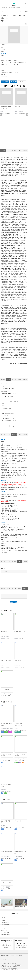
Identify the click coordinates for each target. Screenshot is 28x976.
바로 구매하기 (5, 81)
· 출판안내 (4, 921)
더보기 (13, 426)
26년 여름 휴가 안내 (5, 932)
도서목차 (8, 150)
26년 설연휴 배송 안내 (5, 934)
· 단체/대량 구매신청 (6, 924)
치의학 (14, 12)
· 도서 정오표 (4, 919)
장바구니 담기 (13, 81)
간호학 (8, 12)
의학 (2, 12)
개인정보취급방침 (14, 955)
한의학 (19, 12)
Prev (1, 114)
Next (27, 114)
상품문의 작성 (13, 602)
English (4, 959)
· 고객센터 (4, 917)
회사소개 (3, 955)
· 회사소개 (4, 915)
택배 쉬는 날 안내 (4, 930)
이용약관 (7, 955)
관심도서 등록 (22, 81)
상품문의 (25, 150)
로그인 (25, 3)
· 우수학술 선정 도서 (6, 922)
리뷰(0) (19, 150)
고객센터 (20, 955)
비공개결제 (3, 44)
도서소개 (3, 150)
